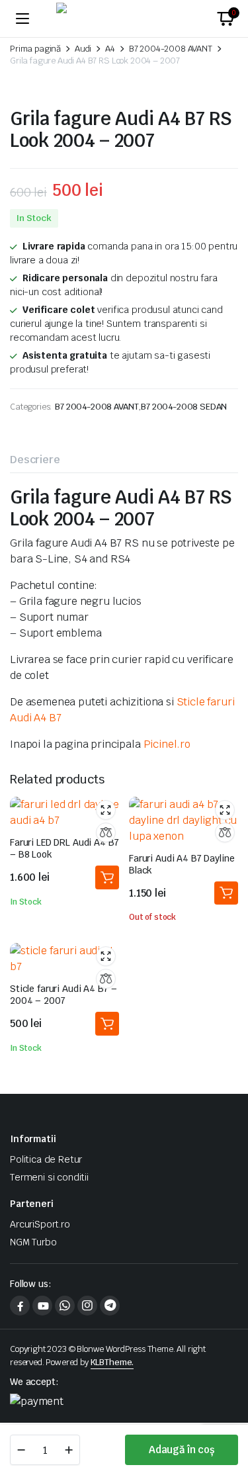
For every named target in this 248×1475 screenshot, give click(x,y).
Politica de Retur (46, 1159)
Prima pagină (35, 48)
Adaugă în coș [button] (107, 877)
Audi (83, 48)
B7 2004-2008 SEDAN (184, 406)
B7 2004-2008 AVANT (170, 48)
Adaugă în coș (181, 1449)
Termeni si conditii (49, 1177)
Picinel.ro (167, 744)
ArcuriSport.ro (40, 1224)
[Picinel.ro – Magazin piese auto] (124, 18)
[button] (225, 18)
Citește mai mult (226, 893)
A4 (110, 48)
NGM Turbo (33, 1242)
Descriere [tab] (35, 460)
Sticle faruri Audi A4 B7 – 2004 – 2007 (63, 994)
